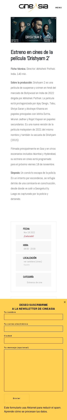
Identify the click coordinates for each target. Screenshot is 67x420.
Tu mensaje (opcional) (16, 348)
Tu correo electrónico (16, 324)
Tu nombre (10, 312)
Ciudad (8, 336)
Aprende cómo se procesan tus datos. (25, 411)
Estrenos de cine (34, 282)
